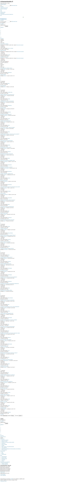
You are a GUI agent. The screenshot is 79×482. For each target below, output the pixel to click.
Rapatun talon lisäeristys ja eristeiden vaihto (7, 160)
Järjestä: (9, 415)
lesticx (5, 201)
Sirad (4, 86)
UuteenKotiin (6, 194)
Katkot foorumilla (3, 50)
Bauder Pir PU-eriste (3, 401)
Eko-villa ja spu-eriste (3, 388)
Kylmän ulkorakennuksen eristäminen (6, 381)
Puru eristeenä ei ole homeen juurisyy (6, 359)
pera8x (9, 399)
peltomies (9, 112)
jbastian (5, 141)
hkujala (5, 95)
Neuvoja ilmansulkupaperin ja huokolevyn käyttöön (8, 319)
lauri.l (4, 353)
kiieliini (5, 395)
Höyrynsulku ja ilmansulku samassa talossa (7, 326)
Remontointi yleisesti (20, 44)
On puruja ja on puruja (4, 270)
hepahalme (5, 115)
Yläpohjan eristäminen (4, 228)
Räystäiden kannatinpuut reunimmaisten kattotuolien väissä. (10, 333)
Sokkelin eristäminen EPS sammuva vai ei (7, 94)
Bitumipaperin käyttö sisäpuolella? (6, 114)
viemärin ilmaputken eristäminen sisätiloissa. (7, 374)
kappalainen (10, 217)
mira (4, 320)
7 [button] (0, 35)
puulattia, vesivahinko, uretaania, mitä (6, 173)
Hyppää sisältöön (3, 4)
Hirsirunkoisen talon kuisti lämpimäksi (6, 140)
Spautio (9, 54)
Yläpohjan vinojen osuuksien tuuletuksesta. (7, 300)
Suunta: (17, 415)
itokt (8, 330)
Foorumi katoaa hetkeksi (4, 43)
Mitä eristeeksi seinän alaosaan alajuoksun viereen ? (9, 352)
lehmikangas (10, 268)
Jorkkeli (5, 214)
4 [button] (0, 31)
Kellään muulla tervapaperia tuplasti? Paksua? (7, 235)
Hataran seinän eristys (4, 213)
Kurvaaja (5, 187)
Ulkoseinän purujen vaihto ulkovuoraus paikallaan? (8, 276)
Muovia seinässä (3, 107)
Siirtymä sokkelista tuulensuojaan (5, 263)
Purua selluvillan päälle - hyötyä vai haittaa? (7, 127)
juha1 (8, 304)
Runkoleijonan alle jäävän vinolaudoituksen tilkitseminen (9, 283)
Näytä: (1, 415)
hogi (4, 220)
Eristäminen (3, 19)
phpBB (12, 478)
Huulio (5, 108)
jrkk (4, 291)
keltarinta (5, 148)
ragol (4, 207)
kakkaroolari (10, 72)
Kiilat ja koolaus (3, 193)
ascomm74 (5, 382)
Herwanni (9, 412)
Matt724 (5, 408)
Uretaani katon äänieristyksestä (5, 120)
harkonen (9, 337)
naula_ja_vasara (10, 48)
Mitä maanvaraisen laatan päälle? (5, 339)
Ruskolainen (10, 105)
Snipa (5, 128)
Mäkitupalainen (6, 360)
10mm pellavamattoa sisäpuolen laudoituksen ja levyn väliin (10, 186)
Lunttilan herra (10, 92)
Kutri (4, 314)
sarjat (4, 102)
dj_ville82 (5, 340)
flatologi (5, 367)
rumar (4, 347)
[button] (1, 23)
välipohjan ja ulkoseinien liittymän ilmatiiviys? (7, 200)
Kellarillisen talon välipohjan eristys (6, 290)
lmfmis (9, 131)
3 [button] (0, 30)
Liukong (9, 392)
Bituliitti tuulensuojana (4, 180)
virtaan (5, 154)
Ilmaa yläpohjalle (3, 85)
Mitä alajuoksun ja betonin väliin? (5, 147)
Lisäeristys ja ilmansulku (4, 366)
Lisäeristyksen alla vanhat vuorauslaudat (7, 101)
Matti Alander (10, 317)
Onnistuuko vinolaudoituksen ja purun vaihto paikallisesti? (9, 306)
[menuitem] (4, 7)
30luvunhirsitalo (6, 168)
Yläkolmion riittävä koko (4, 346)
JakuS (5, 69)
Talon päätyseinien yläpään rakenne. (6, 68)
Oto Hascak (5, 249)
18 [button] (0, 37)
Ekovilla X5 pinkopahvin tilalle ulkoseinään (7, 219)
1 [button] (0, 28)
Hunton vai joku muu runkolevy (5, 241)
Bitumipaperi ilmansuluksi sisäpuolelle (6, 153)
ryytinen (5, 174)
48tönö (5, 135)
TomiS (5, 389)
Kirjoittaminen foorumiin (4, 57)
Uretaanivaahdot (3, 74)
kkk (8, 372)
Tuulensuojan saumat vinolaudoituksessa (7, 206)
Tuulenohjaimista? (3, 407)
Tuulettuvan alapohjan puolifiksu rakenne (7, 248)
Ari (4, 44)
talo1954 (5, 229)
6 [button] (0, 33)
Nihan (9, 83)
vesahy (5, 75)
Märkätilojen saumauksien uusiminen (6, 167)
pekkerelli (5, 258)
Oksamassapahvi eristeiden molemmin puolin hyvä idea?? (9, 134)
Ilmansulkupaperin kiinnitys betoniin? (6, 257)
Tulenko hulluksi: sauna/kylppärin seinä (6, 313)
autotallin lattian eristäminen (4, 394)
